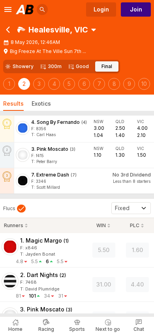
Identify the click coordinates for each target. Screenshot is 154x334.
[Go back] (8, 29)
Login (101, 9)
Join (136, 9)
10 (144, 83)
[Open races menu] (94, 30)
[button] (52, 30)
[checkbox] (14, 209)
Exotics (41, 103)
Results (13, 103)
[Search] (42, 9)
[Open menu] (8, 9)
